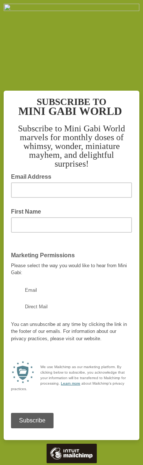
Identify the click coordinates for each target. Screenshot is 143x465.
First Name (26, 211)
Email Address (33, 176)
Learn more (70, 383)
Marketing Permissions (45, 255)
